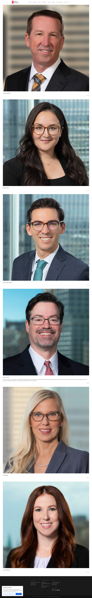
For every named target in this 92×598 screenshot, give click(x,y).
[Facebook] (54, 590)
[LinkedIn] (59, 590)
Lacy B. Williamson (6, 570)
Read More (88, 95)
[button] (69, 2)
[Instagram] (52, 590)
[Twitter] (55, 590)
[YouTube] (57, 590)
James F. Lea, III (6, 377)
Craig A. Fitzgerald (6, 93)
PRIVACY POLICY (58, 596)
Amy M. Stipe (5, 475)
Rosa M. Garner (6, 187)
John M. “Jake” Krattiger (7, 282)
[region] (12, 591)
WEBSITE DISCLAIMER (51, 596)
